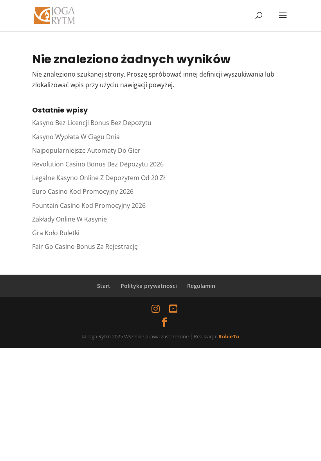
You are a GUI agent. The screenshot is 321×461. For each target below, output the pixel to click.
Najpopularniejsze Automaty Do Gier (86, 150)
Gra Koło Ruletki (55, 233)
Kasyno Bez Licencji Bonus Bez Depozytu (91, 122)
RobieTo (228, 336)
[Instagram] (155, 308)
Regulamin (201, 285)
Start (103, 285)
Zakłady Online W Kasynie (69, 219)
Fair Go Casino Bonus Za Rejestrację (85, 246)
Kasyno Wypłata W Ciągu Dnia (76, 136)
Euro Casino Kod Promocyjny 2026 (82, 191)
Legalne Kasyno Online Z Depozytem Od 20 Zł (98, 177)
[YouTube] (173, 308)
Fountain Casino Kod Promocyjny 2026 (89, 205)
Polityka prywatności (149, 285)
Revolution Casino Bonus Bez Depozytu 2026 (98, 164)
